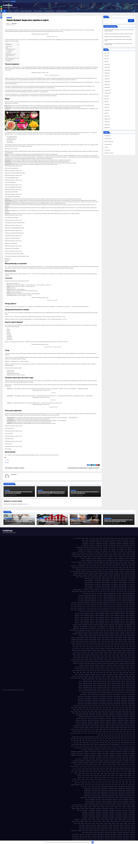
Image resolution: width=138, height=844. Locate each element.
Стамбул (129, 771)
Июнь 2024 (107, 98)
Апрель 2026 (107, 64)
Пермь (80, 740)
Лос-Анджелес (87, 674)
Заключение (9, 60)
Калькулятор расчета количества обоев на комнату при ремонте (85, 492)
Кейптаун (110, 654)
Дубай (105, 630)
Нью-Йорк (121, 727)
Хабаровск (72, 806)
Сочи (87, 771)
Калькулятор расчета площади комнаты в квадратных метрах (83, 467)
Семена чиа (91, 764)
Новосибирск (87, 725)
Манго (97, 679)
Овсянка (82, 731)
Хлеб (116, 808)
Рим (121, 744)
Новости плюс (107, 150)
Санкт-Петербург (75, 760)
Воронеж (77, 576)
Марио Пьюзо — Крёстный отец (115, 679)
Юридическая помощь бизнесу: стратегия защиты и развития (83, 839)
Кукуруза (114, 659)
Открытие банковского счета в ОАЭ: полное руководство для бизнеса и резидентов (85, 736)
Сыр (106, 779)
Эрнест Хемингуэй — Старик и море (103, 832)
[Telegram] (1, 11)
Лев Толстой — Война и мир (130, 665)
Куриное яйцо (117, 663)
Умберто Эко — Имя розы (75, 784)
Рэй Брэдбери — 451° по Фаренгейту (129, 749)
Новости (16, 11)
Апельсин (117, 562)
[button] (132, 11)
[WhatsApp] (1, 7)
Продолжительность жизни (11, 54)
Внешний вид (10, 50)
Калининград (87, 648)
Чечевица (93, 823)
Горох (96, 591)
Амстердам (73, 554)
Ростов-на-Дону (79, 747)
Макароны (84, 679)
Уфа (81, 784)
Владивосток (87, 573)
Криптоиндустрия (49, 11)
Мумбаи (88, 711)
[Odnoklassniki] (1, 9)
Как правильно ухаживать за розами (15, 467)
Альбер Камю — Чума (106, 547)
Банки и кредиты (38, 11)
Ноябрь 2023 (107, 110)
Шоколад (106, 830)
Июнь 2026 (107, 58)
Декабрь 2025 (107, 70)
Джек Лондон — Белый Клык (93, 624)
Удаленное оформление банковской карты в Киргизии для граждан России (118, 520)
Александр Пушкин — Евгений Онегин (88, 543)
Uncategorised (9, 17)
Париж (101, 736)
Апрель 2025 (107, 78)
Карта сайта (97, 652)
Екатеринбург (74, 633)
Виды (7, 47)
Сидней (84, 768)
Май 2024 (106, 101)
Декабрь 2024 (107, 84)
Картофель (101, 652)
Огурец (114, 731)
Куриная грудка (90, 661)
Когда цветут (8, 52)
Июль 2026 (107, 55)
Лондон (133, 670)
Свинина (122, 762)
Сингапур (72, 771)
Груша (131, 591)
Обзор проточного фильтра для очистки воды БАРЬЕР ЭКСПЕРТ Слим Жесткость (51, 492)
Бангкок (110, 565)
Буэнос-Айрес (111, 569)
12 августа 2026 (42, 523)
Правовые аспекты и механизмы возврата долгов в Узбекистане (118, 36)
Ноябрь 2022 (107, 121)
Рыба (100, 749)
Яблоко (121, 839)
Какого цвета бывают (10, 55)
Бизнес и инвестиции (26, 11)
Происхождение (9, 46)
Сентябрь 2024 (108, 93)
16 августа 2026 (9, 523)
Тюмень (76, 782)
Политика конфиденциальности (126, 742)
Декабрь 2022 (107, 118)
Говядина (125, 589)
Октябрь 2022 (107, 124)
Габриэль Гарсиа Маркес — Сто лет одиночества (93, 578)
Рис (75, 747)
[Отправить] (1, 17)
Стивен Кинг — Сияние (123, 773)
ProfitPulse (7, 5)
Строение (10, 51)
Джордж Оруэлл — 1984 (113, 624)
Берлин (97, 567)
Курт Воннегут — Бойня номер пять (106, 665)
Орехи (128, 733)
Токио (131, 779)
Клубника (74, 657)
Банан (87, 565)
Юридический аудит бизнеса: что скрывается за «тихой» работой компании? (106, 839)
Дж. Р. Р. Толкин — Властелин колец (116, 602)
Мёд (111, 692)
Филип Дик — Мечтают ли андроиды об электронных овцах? (125, 797)
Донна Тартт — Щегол (91, 630)
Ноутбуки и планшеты (61, 11)
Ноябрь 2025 (107, 73)
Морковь (129, 705)
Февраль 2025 (107, 81)
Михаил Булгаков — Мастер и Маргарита (99, 694)
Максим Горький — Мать (91, 679)
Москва (94, 707)
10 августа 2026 (75, 523)
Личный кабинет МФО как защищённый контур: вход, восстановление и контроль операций (18, 521)
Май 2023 (106, 113)
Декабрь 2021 (107, 127)
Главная (10, 11)
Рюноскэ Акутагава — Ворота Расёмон (128, 757)
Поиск (106, 16)
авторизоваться (25, 504)
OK (92, 842)
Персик (84, 742)
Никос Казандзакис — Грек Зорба (78, 725)
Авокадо (83, 538)
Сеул (81, 766)
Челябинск (89, 819)
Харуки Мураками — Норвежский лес (95, 808)
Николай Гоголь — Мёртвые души (117, 716)
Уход (7, 56)
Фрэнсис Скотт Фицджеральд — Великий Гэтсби (93, 799)
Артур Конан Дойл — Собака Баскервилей (78, 565)
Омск (81, 733)
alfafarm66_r (14, 23)
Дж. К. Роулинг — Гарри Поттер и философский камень (106, 593)
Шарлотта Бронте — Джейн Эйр (84, 825)
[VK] (1, 15)
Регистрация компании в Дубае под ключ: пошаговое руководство (108, 744)
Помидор (133, 742)
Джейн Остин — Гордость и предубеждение (112, 611)
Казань (74, 646)
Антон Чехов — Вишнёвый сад (97, 556)
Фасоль (133, 784)
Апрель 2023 (107, 116)
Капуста (133, 650)
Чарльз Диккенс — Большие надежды (88, 810)
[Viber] (1, 13)
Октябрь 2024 (107, 90)
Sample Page (78, 538)
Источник (7, 462)
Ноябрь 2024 (107, 87)
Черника (112, 821)
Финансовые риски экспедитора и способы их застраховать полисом (119, 33)
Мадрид (113, 676)
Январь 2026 (107, 67)
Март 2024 (107, 107)
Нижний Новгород (79, 714)
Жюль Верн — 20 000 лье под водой (90, 635)
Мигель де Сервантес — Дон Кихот (86, 694)
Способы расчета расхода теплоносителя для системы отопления (18, 492)
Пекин (81, 738)
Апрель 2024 (107, 104)
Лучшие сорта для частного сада (12, 58)
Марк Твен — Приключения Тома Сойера (128, 679)
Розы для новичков (9, 59)
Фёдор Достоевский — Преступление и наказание (109, 786)
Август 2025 (107, 75)
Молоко (89, 705)
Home (75, 538)
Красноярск (114, 657)
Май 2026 (106, 61)
